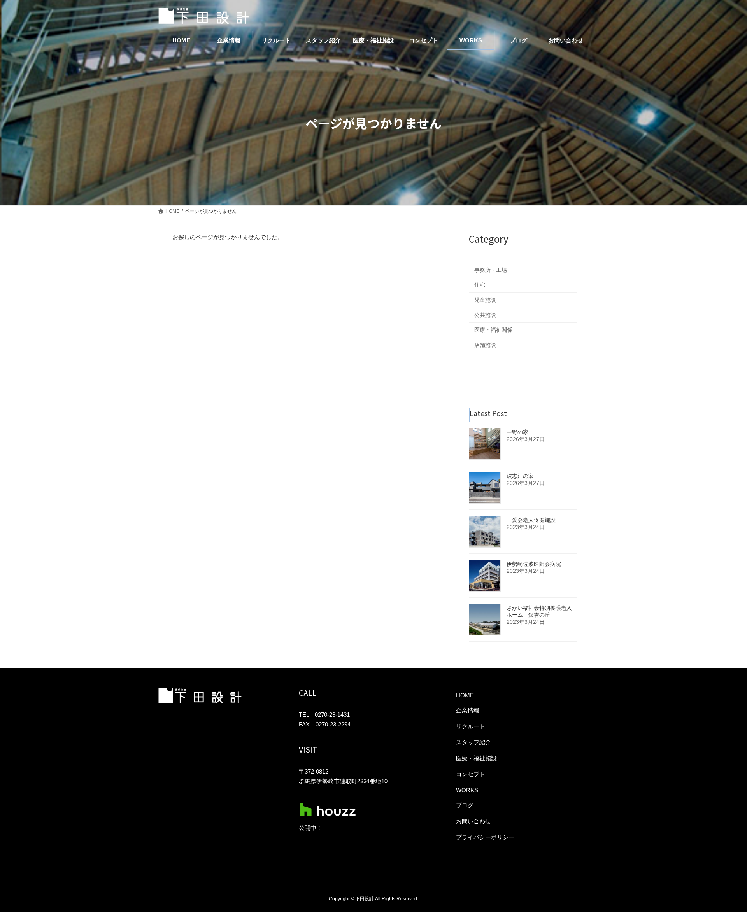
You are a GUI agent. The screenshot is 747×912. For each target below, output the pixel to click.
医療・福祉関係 (493, 330)
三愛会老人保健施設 (531, 520)
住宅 (479, 285)
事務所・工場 (490, 270)
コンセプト (470, 774)
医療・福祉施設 (476, 758)
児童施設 (485, 300)
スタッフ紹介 (473, 742)
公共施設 (485, 315)
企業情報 (467, 710)
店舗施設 (485, 345)
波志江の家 (520, 476)
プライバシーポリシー (485, 837)
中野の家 (517, 432)
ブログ (464, 805)
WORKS (467, 790)
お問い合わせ (473, 821)
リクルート (470, 726)
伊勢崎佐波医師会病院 (534, 564)
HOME (465, 695)
